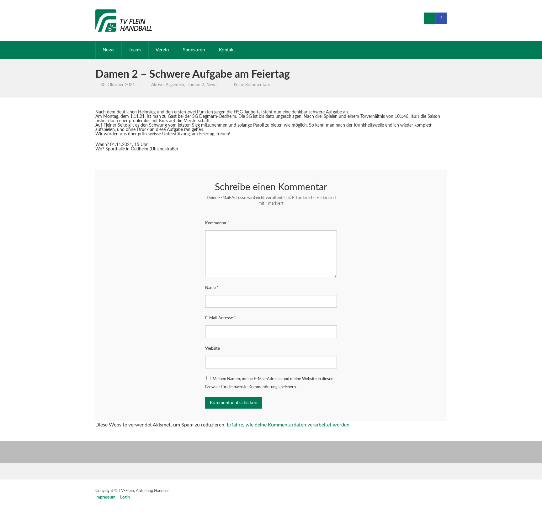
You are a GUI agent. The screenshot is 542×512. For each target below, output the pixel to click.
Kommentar (217, 223)
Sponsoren (194, 50)
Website (212, 349)
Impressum (105, 497)
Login (125, 497)
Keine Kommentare (252, 85)
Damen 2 (195, 85)
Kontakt (227, 50)
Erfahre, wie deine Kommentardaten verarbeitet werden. (289, 424)
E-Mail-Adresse (220, 318)
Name (212, 288)
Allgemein (175, 85)
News (108, 50)
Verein (162, 50)
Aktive (157, 85)
